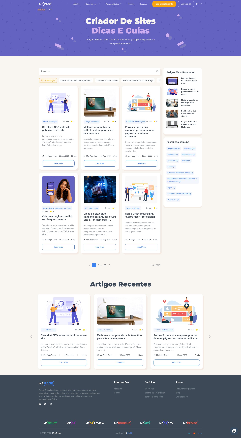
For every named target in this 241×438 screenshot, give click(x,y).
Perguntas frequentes (185, 389)
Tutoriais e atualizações (107, 80)
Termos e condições (154, 397)
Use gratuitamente (164, 4)
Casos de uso (91, 4)
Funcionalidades (112, 4)
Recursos (144, 4)
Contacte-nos (182, 397)
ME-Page (41, 9)
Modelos (76, 4)
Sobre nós (149, 389)
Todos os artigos (48, 80)
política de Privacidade (155, 393)
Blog (178, 393)
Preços (131, 4)
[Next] (109, 265)
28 (105, 265)
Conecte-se (186, 4)
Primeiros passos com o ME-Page (138, 80)
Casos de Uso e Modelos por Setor (76, 80)
